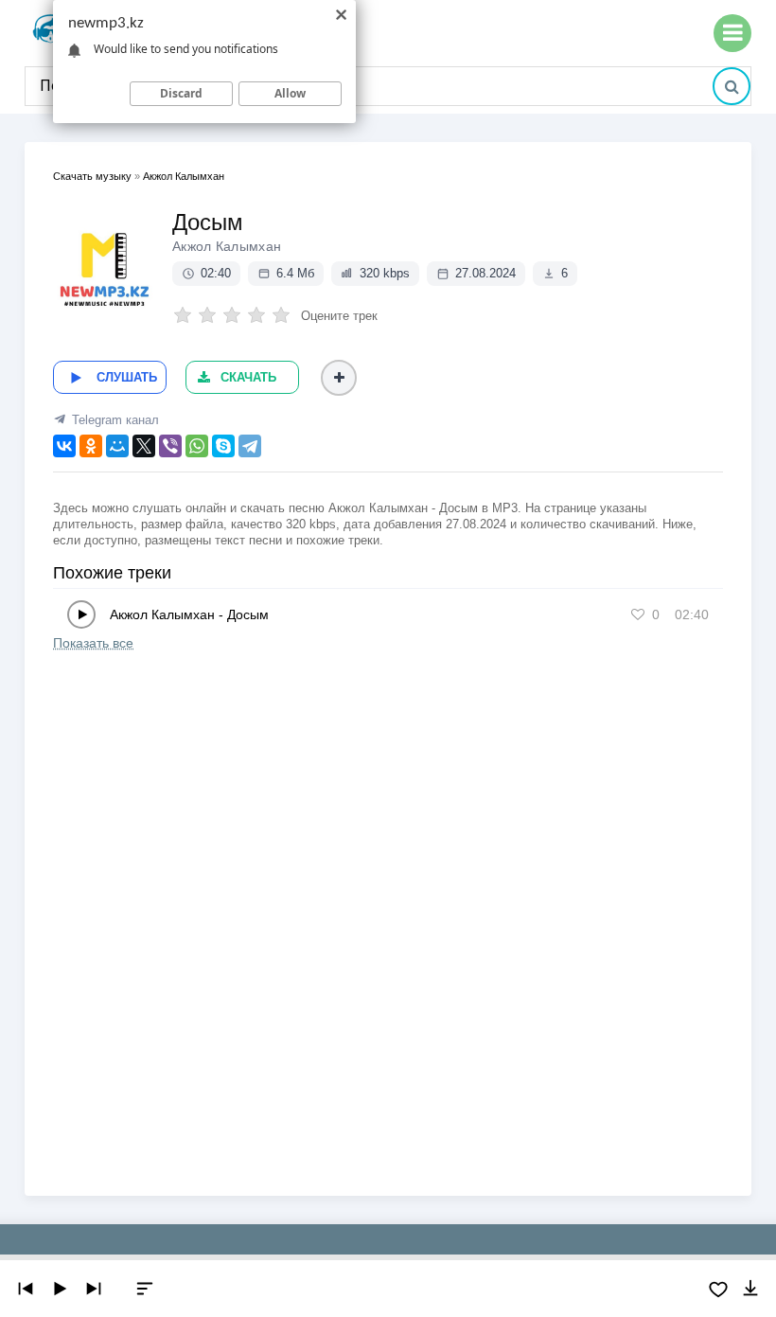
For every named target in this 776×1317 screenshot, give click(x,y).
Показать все (93, 642)
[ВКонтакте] (64, 446)
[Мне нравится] (638, 614)
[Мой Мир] (117, 446)
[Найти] (731, 86)
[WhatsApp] (196, 446)
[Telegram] (249, 446)
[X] (143, 446)
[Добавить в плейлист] (339, 378)
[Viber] (170, 446)
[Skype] (223, 446)
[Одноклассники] (90, 446)
